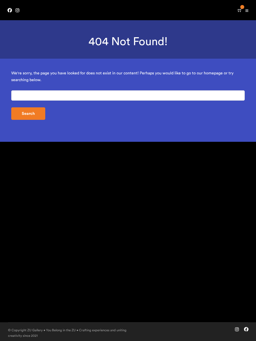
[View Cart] (240, 11)
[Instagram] (18, 11)
